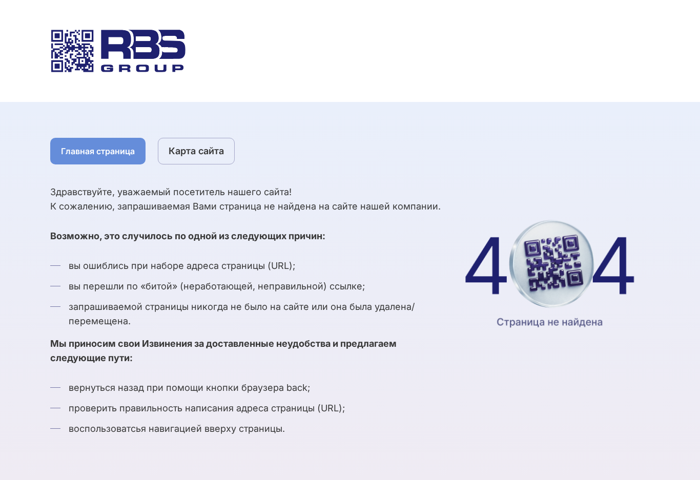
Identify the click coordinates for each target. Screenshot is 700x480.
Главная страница (98, 151)
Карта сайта (196, 150)
